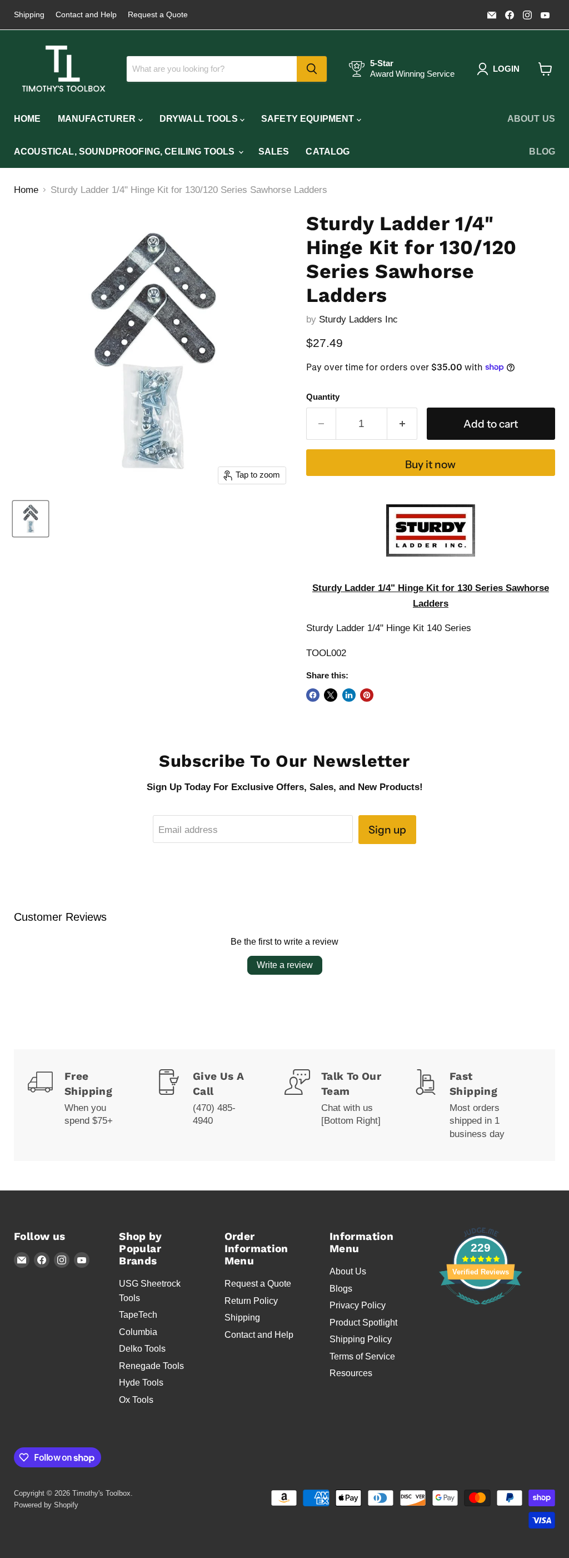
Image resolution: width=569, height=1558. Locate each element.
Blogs (341, 1288)
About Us (531, 118)
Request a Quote (158, 15)
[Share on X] (330, 695)
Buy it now (430, 464)
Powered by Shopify (46, 1505)
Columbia (138, 1332)
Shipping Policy (361, 1339)
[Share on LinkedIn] (349, 695)
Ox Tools (136, 1400)
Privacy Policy (358, 1305)
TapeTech (138, 1314)
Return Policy (251, 1301)
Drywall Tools (199, 118)
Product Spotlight (363, 1322)
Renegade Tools (151, 1366)
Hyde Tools (141, 1382)
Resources (351, 1373)
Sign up (387, 829)
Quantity (323, 397)
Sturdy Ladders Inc (358, 319)
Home (27, 118)
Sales (274, 151)
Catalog (328, 151)
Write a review (285, 965)
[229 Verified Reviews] (481, 1310)
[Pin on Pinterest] (366, 695)
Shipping (29, 15)
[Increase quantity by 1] (402, 424)
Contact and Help (86, 15)
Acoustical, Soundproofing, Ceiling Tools (125, 151)
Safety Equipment (309, 118)
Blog (542, 151)
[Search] (312, 69)
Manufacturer (98, 118)
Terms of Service (362, 1356)
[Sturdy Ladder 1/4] (30, 519)
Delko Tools (142, 1348)
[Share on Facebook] (313, 695)
